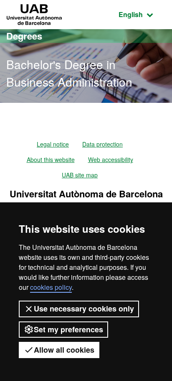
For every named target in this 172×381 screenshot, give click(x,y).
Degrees (24, 35)
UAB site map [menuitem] (80, 175)
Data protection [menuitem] (102, 144)
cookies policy (51, 287)
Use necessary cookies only (84, 308)
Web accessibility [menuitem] (110, 159)
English (142, 14)
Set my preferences (68, 329)
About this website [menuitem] (51, 159)
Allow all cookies (64, 349)
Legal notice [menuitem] (53, 144)
